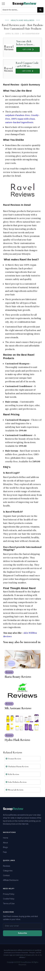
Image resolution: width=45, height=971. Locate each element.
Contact (6, 875)
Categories (7, 871)
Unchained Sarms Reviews (18, 766)
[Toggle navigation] (3, 4)
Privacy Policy (8, 894)
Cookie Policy (8, 899)
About (5, 843)
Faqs (5, 852)
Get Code (26, 49)
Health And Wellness (22, 20)
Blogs (5, 847)
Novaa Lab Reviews (15, 790)
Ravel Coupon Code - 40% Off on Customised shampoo (27, 64)
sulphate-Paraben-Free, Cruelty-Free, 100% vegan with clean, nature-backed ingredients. (22, 119)
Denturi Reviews (14, 759)
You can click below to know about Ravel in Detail (24, 43)
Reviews (6, 866)
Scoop (24, 4)
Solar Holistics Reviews (17, 782)
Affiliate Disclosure (10, 880)
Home (5, 838)
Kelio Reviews (13, 774)
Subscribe (22, 933)
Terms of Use (8, 904)
